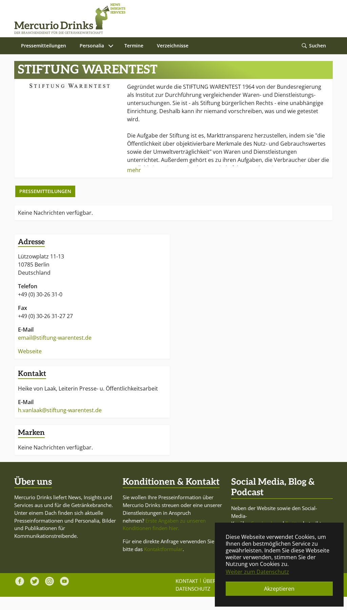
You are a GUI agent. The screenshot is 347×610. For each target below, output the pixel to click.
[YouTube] (64, 581)
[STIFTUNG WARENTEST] (70, 85)
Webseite (30, 351)
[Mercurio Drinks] (170, 18)
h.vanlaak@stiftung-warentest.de (60, 410)
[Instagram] (49, 581)
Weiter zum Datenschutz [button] (257, 571)
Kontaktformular (163, 549)
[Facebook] (19, 581)
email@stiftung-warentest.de (54, 337)
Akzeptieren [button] (279, 588)
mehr (134, 170)
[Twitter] (34, 581)
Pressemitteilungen (45, 191)
